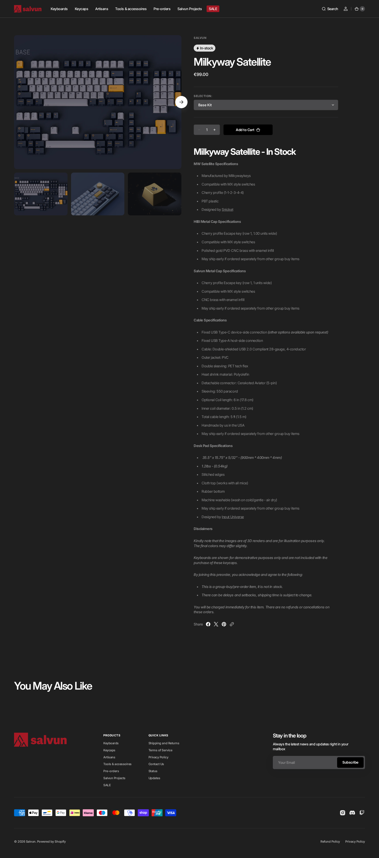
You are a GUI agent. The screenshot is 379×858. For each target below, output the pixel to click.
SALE (107, 785)
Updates (154, 778)
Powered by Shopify (51, 841)
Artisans (109, 757)
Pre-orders (111, 771)
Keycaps (109, 750)
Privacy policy (355, 841)
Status (152, 771)
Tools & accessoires (117, 764)
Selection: (203, 96)
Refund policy (330, 841)
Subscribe (350, 762)
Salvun (31, 841)
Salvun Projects (114, 778)
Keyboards (111, 743)
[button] (330, 9)
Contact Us (156, 764)
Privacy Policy (158, 757)
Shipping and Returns (163, 743)
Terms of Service (160, 750)
